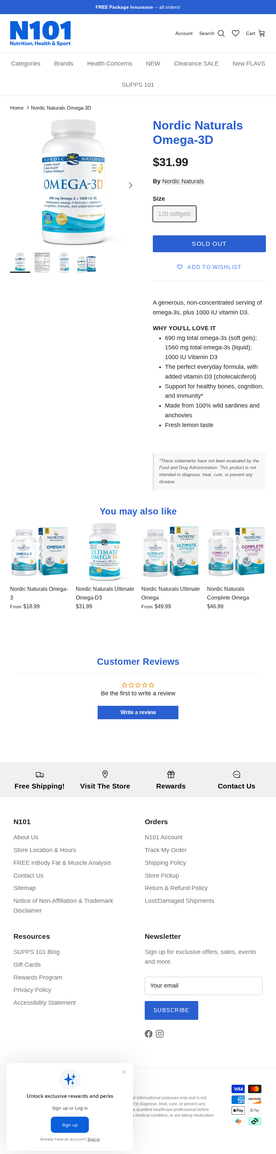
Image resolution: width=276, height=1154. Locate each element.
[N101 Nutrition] (40, 33)
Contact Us (28, 875)
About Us (25, 837)
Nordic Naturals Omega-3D (61, 108)
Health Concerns (109, 63)
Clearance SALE (196, 63)
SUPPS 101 (138, 84)
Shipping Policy (165, 862)
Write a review (138, 712)
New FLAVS (249, 63)
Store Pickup (162, 875)
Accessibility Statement (44, 1002)
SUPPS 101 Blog (36, 952)
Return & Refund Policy (176, 888)
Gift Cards (27, 964)
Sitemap (24, 888)
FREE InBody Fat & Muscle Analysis (62, 862)
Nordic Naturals (183, 181)
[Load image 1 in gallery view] (74, 182)
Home (17, 108)
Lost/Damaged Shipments (179, 900)
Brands (63, 63)
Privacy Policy (32, 990)
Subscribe (171, 1010)
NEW (153, 63)
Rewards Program (37, 977)
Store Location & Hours (44, 850)
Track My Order (165, 850)
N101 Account (163, 837)
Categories (25, 63)
